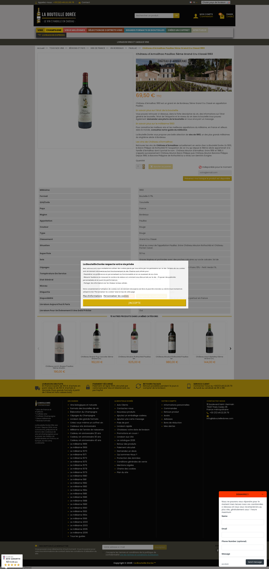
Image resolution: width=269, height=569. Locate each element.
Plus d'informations (92, 295)
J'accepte (135, 302)
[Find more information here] (243, 529)
